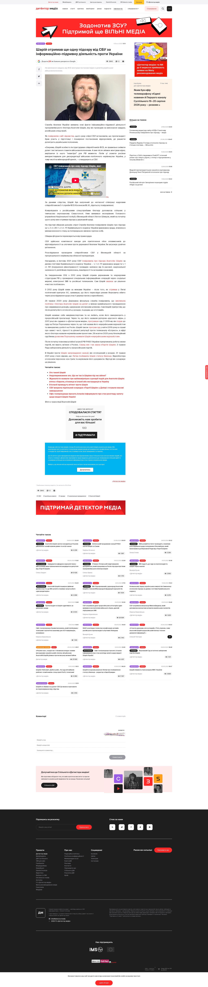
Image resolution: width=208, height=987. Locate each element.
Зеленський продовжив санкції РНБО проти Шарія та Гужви (102, 545)
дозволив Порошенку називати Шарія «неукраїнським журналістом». (87, 336)
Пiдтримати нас (163, 850)
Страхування (151, 9)
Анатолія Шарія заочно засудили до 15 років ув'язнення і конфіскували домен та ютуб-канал (57, 545)
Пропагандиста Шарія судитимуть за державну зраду (54, 607)
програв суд (94, 327)
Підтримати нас (70, 868)
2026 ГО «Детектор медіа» (60, 921)
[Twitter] (39, 76)
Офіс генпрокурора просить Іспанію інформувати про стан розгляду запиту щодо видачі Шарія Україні (102, 653)
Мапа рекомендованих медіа (46, 885)
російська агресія (50, 496)
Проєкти (40, 850)
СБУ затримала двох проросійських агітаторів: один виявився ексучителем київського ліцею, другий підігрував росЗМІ (102, 608)
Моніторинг (90, 9)
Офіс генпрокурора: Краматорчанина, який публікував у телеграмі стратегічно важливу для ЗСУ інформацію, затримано (57, 630)
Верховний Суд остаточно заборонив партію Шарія (148, 652)
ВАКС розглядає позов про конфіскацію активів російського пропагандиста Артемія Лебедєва (101, 629)
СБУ (39, 496)
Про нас (68, 850)
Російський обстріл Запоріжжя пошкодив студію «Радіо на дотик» (149, 183)
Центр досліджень (96, 2)
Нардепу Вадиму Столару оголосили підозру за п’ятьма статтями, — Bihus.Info (148, 144)
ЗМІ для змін (40, 861)
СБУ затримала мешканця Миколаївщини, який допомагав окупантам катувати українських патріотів (150, 607)
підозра (62, 496)
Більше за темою (138, 120)
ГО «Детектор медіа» (153, 2)
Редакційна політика (71, 854)
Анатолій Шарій (95, 496)
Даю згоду (104, 983)
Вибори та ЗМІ (41, 875)
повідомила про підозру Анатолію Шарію (102, 261)
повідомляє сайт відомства (61, 136)
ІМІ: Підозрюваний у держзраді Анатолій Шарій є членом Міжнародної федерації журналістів (103, 587)
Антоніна (139, 2)
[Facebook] (39, 69)
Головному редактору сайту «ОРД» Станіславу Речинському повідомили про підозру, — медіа (148, 131)
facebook (94, 854)
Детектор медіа (53, 2)
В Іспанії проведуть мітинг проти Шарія (68, 384)
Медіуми (39, 890)
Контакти (67, 866)
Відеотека (39, 873)
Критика (80, 9)
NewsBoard (40, 868)
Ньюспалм (40, 887)
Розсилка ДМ (69, 873)
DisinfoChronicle (111, 2)
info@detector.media (58, 919)
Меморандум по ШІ (71, 859)
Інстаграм (94, 861)
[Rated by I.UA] (112, 962)
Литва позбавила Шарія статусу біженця (92, 356)
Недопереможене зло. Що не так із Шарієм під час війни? (77, 375)
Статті (72, 9)
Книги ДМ (68, 861)
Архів (66, 875)
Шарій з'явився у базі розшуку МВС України (146, 670)
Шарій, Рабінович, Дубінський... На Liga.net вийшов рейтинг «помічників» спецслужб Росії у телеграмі (55, 671)
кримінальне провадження (77, 496)
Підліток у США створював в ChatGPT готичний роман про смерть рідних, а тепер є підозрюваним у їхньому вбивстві (150, 157)
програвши (93, 321)
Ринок (99, 9)
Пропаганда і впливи (43, 647)
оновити (121, 730)
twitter (93, 856)
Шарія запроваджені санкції (74, 353)
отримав (113, 289)
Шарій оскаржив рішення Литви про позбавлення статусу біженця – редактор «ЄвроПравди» (101, 671)
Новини (65, 9)
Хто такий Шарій (57, 372)
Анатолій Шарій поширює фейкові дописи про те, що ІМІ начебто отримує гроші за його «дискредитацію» (55, 588)
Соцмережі (96, 850)
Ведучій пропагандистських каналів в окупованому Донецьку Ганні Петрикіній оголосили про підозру (150, 171)
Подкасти (107, 9)
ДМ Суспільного (81, 2)
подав (119, 321)
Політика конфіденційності (74, 856)
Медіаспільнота (42, 683)
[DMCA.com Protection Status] (96, 962)
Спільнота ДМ (49, 785)
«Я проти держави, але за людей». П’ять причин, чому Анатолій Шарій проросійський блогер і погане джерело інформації (150, 630)
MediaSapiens (67, 2)
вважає (109, 281)
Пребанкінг (40, 863)
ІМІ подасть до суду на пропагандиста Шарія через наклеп (148, 565)
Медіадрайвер (41, 866)
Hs (107, 197)
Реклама (67, 863)
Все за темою (165, 192)
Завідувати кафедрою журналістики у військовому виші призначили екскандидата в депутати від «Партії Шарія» (57, 566)
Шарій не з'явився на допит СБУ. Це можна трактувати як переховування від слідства (56, 688)
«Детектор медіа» (118, 481)
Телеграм (94, 859)
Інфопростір (118, 9)
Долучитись (85, 470)
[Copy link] (39, 83)
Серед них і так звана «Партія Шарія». (97, 344)
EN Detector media (126, 2)
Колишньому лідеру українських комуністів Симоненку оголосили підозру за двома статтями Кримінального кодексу (150, 588)
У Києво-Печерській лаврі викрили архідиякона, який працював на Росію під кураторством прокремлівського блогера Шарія (104, 566)
